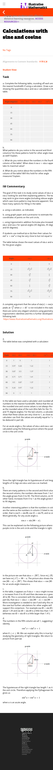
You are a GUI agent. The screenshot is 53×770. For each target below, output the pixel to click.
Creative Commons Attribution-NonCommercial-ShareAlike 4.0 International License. (27, 749)
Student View (10, 69)
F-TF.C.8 (43, 61)
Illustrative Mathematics (26, 740)
